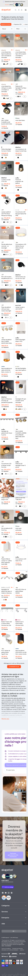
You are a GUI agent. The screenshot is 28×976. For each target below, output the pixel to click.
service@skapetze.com (24, 494)
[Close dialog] (27, 479)
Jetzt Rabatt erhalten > (21, 491)
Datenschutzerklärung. (21, 495)
